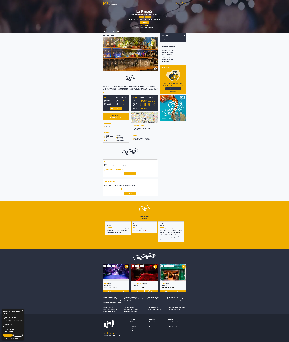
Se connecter (165, 3)
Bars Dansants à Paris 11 (167, 56)
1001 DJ (131, 329)
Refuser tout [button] (18, 335)
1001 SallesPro (133, 324)
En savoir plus (15, 321)
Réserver (130, 174)
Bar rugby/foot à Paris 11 (167, 54)
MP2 (131, 333)
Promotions (139, 3)
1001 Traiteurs (133, 326)
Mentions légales (107, 335)
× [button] (22, 310)
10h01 (131, 331)
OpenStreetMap (150, 122)
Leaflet (144, 122)
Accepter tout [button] (8, 335)
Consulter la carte (116, 108)
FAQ (150, 326)
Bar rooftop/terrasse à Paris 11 (168, 60)
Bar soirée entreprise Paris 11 (168, 51)
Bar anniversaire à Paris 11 (167, 49)
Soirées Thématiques (146, 3)
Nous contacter (152, 324)
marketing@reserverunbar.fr (173, 322)
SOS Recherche (155, 3)
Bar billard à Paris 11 (166, 58)
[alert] (13, 324)
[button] (105, 54)
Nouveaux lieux (132, 3)
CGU (114, 335)
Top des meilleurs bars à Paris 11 (168, 52)
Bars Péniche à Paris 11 (166, 61)
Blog (161, 3)
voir (109, 291)
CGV (119, 335)
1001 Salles (132, 322)
